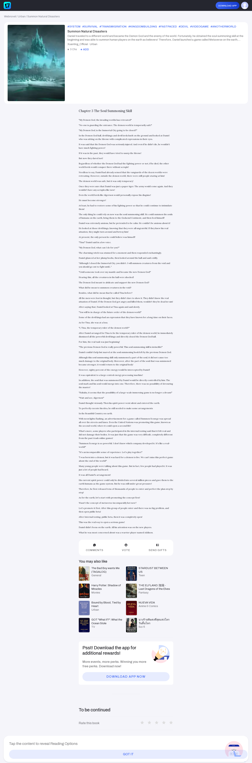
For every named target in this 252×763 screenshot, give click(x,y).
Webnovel (10, 16)
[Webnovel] (7, 5)
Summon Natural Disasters (43, 16)
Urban (21, 16)
